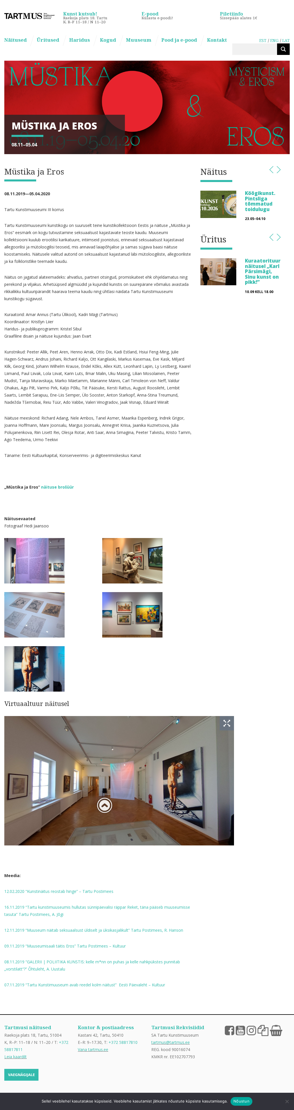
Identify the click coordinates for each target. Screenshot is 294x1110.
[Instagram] (251, 1030)
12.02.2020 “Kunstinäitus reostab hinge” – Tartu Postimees (58, 891)
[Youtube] (240, 1030)
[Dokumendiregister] (263, 1030)
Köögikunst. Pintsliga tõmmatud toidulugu (260, 201)
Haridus (79, 40)
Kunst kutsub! (80, 13)
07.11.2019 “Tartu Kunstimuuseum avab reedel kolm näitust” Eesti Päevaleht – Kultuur (84, 984)
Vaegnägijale (21, 1074)
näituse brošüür (57, 487)
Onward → (278, 169)
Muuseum (138, 40)
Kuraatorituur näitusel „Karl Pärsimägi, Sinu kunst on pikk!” (263, 271)
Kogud (108, 40)
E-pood (150, 13)
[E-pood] (276, 1030)
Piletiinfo (231, 13)
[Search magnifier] (283, 49)
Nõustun (241, 1101)
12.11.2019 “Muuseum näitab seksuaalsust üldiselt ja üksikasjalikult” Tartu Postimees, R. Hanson (93, 930)
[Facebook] (229, 1030)
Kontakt (217, 40)
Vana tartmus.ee (93, 1049)
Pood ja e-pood (179, 40)
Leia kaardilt (15, 1056)
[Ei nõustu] (287, 1101)
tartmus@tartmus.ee (170, 1042)
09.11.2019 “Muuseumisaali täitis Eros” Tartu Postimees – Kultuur (65, 946)
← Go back (271, 169)
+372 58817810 (123, 1042)
